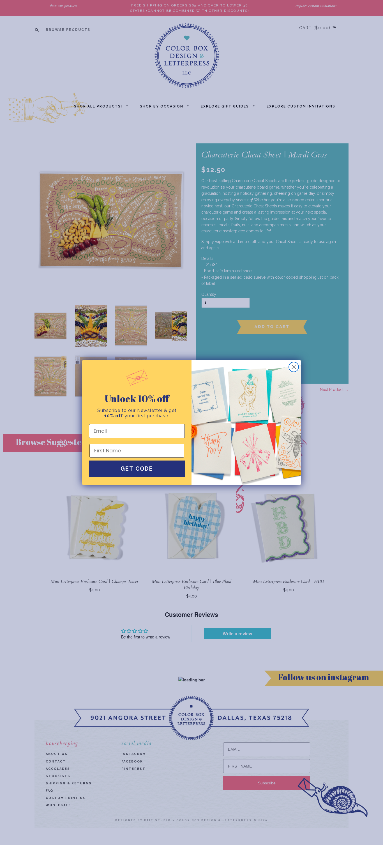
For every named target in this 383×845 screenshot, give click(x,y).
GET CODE (137, 468)
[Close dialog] (294, 367)
